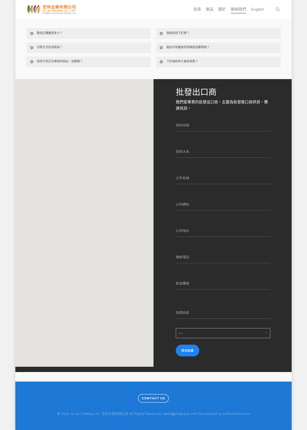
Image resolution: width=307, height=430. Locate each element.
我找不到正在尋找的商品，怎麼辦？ (60, 61)
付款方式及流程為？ (50, 47)
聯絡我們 (238, 9)
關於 (222, 9)
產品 (209, 9)
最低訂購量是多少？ (50, 33)
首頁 (197, 9)
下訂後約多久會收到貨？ (182, 61)
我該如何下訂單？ (177, 33)
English (257, 9)
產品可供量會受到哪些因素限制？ (188, 47)
